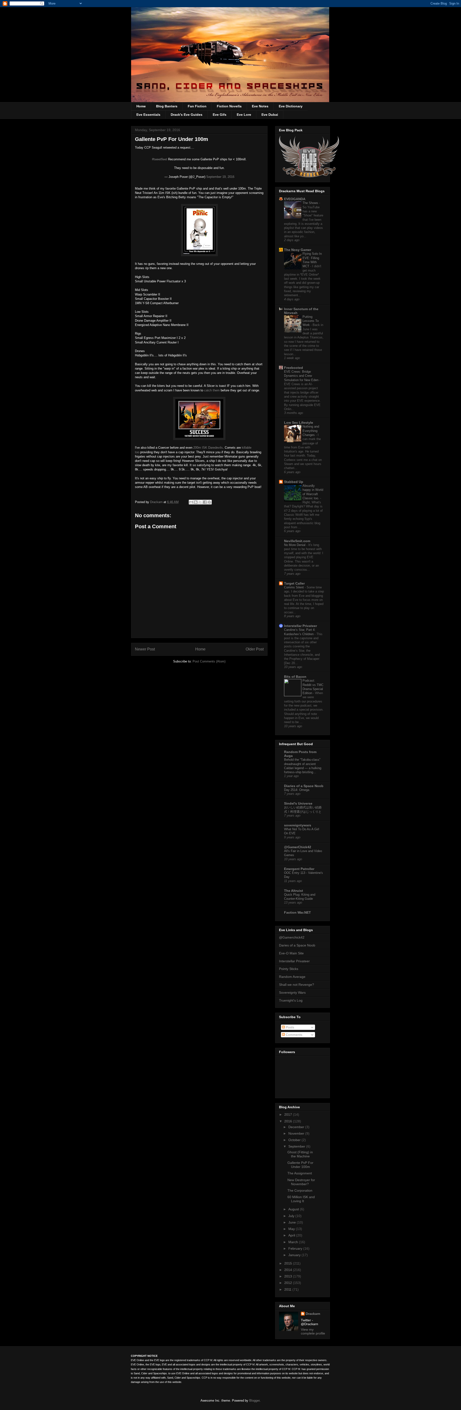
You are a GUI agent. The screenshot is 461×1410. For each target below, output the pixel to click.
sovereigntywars (297, 825)
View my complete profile (313, 1331)
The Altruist (293, 891)
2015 (288, 1263)
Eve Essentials (148, 114)
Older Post (255, 649)
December (296, 1127)
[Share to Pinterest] (209, 502)
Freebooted (293, 368)
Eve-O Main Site (291, 953)
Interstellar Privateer (300, 626)
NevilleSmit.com (297, 541)
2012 (288, 1283)
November (296, 1133)
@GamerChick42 (297, 847)
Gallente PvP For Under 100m (300, 1165)
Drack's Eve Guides (186, 114)
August (294, 1209)
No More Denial (295, 545)
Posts (289, 1027)
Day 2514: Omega (296, 790)
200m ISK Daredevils (208, 447)
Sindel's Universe (298, 803)
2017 (288, 1114)
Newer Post (145, 649)
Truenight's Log (291, 1000)
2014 (288, 1270)
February (295, 1248)
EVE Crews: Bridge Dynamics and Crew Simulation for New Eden (301, 376)
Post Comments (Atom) (209, 661)
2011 (288, 1289)
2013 (288, 1276)
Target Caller (294, 583)
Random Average (292, 977)
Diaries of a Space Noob (303, 786)
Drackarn (157, 502)
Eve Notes (260, 106)
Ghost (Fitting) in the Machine (300, 1154)
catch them (212, 390)
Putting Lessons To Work (311, 321)
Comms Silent (294, 587)
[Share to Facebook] (204, 502)
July (291, 1216)
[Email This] (191, 502)
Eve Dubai (269, 114)
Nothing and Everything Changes (311, 431)
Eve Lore (244, 114)
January (295, 1255)
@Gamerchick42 (291, 937)
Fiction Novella (229, 106)
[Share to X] (200, 502)
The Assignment (299, 1173)
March (293, 1242)
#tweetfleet (159, 159)
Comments (293, 1035)
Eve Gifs (219, 114)
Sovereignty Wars (292, 992)
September (297, 1146)
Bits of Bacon (295, 677)
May (292, 1229)
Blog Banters (166, 106)
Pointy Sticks (288, 969)
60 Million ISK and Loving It (301, 1199)
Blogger (254, 1400)
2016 (288, 1121)
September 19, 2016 (220, 177)
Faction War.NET (297, 912)
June (292, 1222)
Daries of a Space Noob (297, 945)
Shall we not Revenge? (296, 984)
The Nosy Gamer (297, 250)
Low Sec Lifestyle (298, 422)
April (292, 1235)
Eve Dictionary (291, 106)
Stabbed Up (293, 482)
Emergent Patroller (299, 869)
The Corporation (299, 1190)
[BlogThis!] (195, 502)
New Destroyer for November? (301, 1182)
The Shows (311, 203)
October (295, 1140)
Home (141, 106)
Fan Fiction (197, 106)
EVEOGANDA (294, 199)
